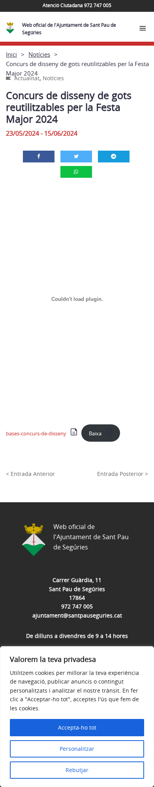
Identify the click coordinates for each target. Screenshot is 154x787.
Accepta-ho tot (77, 727)
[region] (77, 716)
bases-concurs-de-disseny (36, 433)
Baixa (95, 433)
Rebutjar (77, 770)
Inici (11, 54)
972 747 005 (77, 606)
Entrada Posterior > (122, 473)
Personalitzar (77, 748)
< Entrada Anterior (30, 473)
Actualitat (26, 78)
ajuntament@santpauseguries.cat (77, 615)
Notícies (39, 54)
